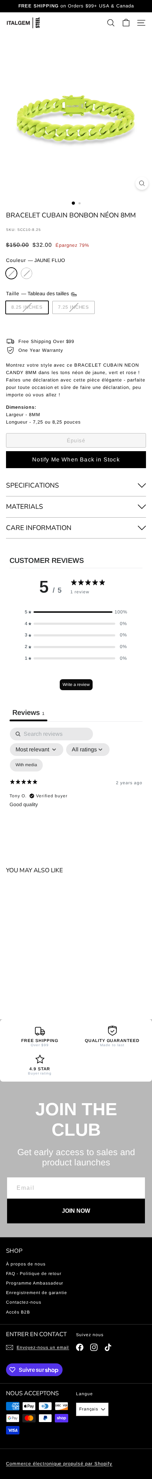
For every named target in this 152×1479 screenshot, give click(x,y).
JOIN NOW (76, 1211)
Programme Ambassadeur (34, 1283)
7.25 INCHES (73, 307)
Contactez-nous (23, 1302)
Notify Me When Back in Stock (76, 459)
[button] (76, 612)
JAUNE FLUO (11, 273)
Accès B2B (18, 1312)
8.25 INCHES (27, 307)
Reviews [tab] (28, 712)
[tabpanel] (76, 788)
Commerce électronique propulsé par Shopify (59, 1463)
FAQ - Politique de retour (34, 1273)
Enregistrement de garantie (36, 1292)
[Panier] (126, 22)
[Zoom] (141, 183)
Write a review (76, 684)
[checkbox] (26, 765)
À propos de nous (26, 1264)
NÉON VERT (26, 273)
